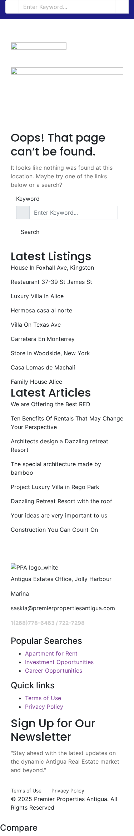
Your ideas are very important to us (59, 515)
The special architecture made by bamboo (56, 468)
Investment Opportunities (59, 662)
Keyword (28, 198)
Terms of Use (43, 698)
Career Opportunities (53, 670)
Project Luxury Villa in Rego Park (55, 486)
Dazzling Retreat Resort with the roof (61, 501)
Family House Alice (36, 381)
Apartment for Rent (51, 653)
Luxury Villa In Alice (37, 296)
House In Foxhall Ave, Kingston (52, 267)
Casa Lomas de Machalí (43, 367)
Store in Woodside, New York (50, 353)
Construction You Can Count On (54, 529)
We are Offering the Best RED (50, 404)
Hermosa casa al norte (41, 310)
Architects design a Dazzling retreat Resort (59, 445)
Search (30, 231)
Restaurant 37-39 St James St (51, 281)
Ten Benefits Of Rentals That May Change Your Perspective (67, 422)
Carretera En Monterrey (43, 338)
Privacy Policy (44, 706)
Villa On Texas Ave (36, 324)
